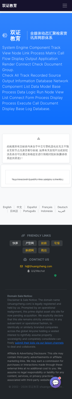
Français (47, 207)
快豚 (15, 243)
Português (29, 210)
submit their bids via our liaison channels (39, 342)
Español (32, 207)
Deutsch (63, 207)
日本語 (14, 210)
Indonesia (47, 210)
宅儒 (57, 243)
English (7, 207)
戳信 (44, 250)
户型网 (29, 243)
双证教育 (9, 5)
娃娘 (44, 243)
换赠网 (29, 250)
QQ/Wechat (38, 270)
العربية (61, 210)
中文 (19, 207)
